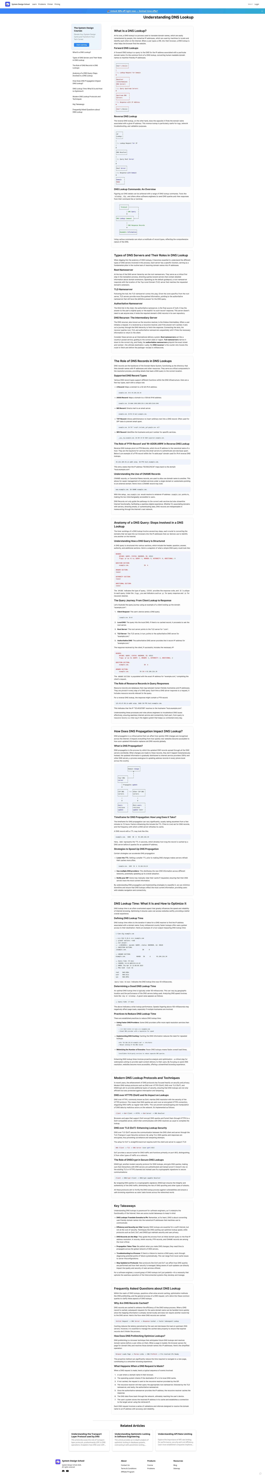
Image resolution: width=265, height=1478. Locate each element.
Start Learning (81, 45)
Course (150, 1465)
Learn (34, 4)
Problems (42, 4)
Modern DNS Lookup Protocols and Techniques (87, 97)
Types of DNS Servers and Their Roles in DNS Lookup (87, 59)
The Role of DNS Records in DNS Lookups (85, 66)
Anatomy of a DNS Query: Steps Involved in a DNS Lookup (85, 74)
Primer (50, 4)
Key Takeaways (78, 104)
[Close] (262, 11)
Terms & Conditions (128, 1468)
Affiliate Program (127, 1472)
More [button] (250, 4)
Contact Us (125, 1465)
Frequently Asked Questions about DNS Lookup (86, 110)
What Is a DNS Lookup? (82, 52)
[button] (257, 4)
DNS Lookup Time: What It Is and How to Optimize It (87, 90)
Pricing (57, 4)
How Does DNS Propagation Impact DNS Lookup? (87, 82)
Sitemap (176, 1468)
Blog (175, 1465)
